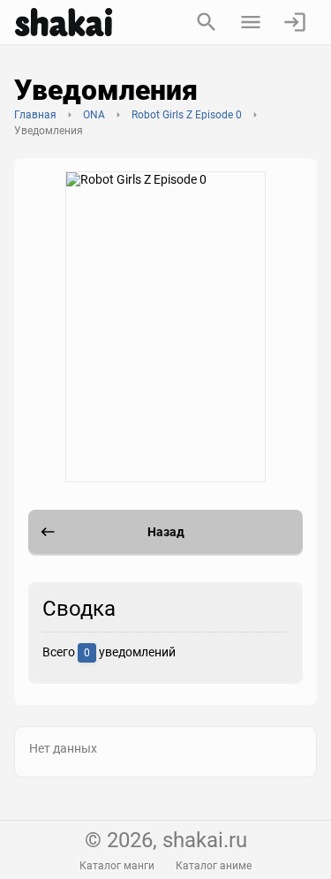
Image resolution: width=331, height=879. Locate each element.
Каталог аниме (214, 866)
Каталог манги (116, 866)
